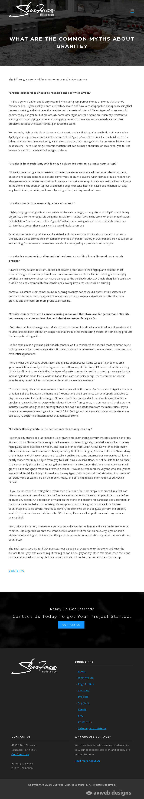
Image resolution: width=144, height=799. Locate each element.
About (82, 671)
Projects (83, 696)
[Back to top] (134, 789)
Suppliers (83, 703)
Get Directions (20, 754)
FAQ (80, 715)
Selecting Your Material (92, 728)
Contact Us (71, 624)
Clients (82, 709)
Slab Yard (84, 690)
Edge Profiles (86, 684)
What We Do (86, 677)
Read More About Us (87, 760)
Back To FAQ (16, 570)
